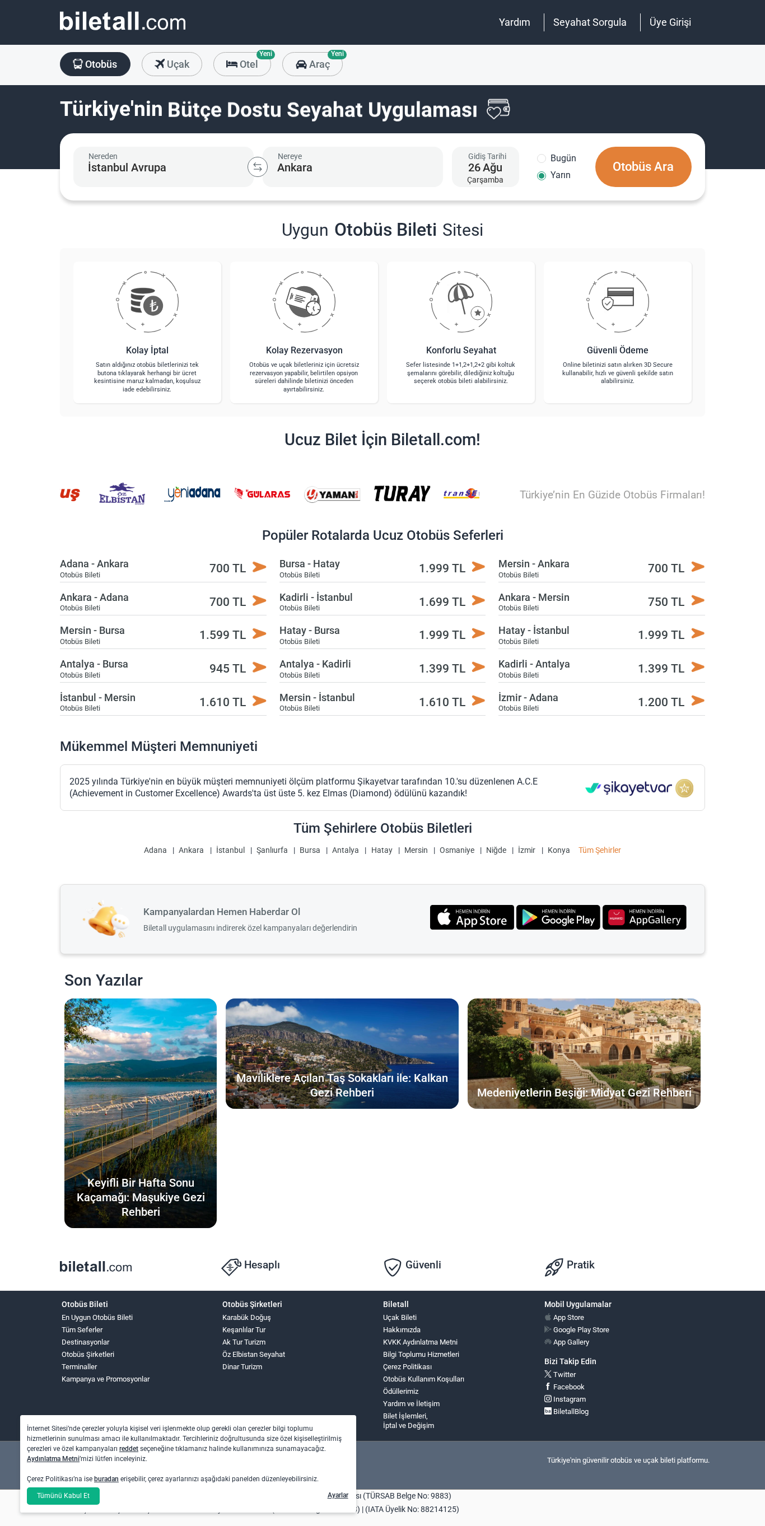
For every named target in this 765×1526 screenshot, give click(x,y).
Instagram (569, 1399)
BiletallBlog (570, 1411)
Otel (254, 61)
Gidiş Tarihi (487, 156)
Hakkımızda (402, 1330)
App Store (568, 1317)
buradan (106, 1479)
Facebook (568, 1387)
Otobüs (100, 64)
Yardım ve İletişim (411, 1403)
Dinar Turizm (242, 1366)
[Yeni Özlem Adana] (172, 501)
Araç (324, 61)
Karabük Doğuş (246, 1317)
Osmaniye (457, 850)
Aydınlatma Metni (53, 1459)
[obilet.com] (122, 31)
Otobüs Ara (643, 167)
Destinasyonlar (85, 1342)
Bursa (310, 850)
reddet (128, 1449)
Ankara (191, 850)
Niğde (496, 850)
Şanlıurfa (272, 850)
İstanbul (230, 850)
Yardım (514, 22)
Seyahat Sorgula (590, 22)
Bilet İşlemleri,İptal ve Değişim (408, 1421)
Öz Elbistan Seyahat (253, 1354)
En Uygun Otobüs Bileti (97, 1317)
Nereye (290, 156)
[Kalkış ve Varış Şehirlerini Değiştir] (258, 167)
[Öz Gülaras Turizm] (241, 501)
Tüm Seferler (82, 1330)
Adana (155, 850)
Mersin (416, 850)
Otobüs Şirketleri (88, 1354)
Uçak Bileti (400, 1317)
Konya (559, 850)
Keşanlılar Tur (243, 1330)
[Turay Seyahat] (381, 501)
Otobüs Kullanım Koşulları (423, 1379)
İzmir (526, 850)
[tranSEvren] (451, 501)
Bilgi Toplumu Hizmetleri (421, 1354)
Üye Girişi (670, 22)
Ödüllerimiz (400, 1391)
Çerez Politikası (407, 1366)
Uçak (177, 64)
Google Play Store (580, 1330)
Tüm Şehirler (600, 850)
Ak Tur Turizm (243, 1342)
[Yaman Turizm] (311, 501)
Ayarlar (338, 1495)
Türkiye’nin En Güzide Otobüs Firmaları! (612, 494)
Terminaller (79, 1366)
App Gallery (570, 1342)
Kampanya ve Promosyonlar (106, 1379)
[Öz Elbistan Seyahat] (102, 501)
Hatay (382, 850)
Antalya (345, 850)
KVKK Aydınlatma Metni (420, 1342)
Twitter (564, 1374)
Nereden (103, 156)
